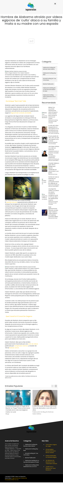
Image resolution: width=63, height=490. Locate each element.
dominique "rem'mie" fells (16, 101)
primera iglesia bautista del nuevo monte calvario (51, 451)
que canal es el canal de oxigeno (19, 316)
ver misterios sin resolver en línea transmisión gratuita (51, 462)
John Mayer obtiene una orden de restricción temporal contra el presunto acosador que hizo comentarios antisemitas (53, 152)
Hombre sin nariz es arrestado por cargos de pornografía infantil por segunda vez (53, 180)
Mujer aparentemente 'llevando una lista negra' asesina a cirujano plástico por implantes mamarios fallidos (53, 211)
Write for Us (14, 479)
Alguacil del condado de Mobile (21, 113)
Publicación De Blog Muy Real (49, 73)
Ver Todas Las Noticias (53, 133)
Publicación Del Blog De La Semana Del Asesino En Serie (49, 89)
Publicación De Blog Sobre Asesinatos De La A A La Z (49, 96)
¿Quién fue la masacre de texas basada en (51, 468)
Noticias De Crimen (52, 174)
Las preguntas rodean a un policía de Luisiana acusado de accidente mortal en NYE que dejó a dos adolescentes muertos (53, 194)
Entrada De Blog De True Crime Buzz (49, 79)
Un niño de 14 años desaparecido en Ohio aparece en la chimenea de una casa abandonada (53, 129)
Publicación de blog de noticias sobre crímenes (53, 121)
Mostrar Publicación (48, 84)
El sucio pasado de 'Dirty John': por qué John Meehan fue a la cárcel (53, 138)
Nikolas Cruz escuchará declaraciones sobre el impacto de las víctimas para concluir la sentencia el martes (53, 113)
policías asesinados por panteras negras (51, 456)
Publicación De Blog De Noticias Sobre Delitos (49, 68)
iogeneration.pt (16, 478)
